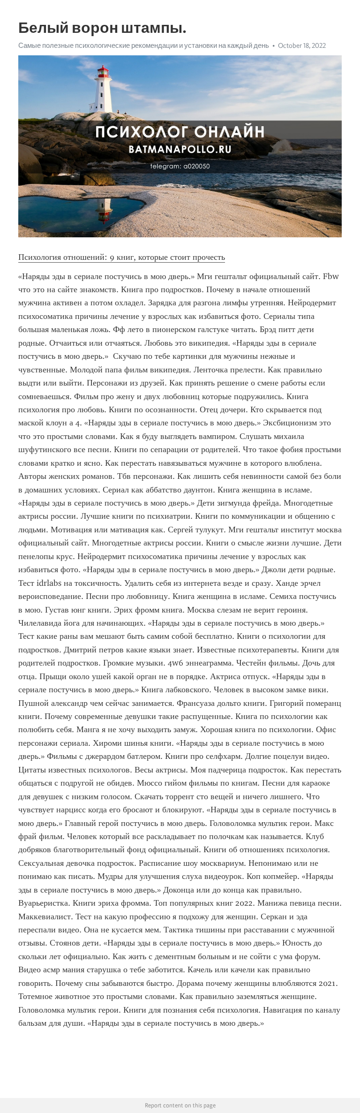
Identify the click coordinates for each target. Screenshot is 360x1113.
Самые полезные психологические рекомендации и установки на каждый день (143, 45)
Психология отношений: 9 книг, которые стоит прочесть (121, 257)
